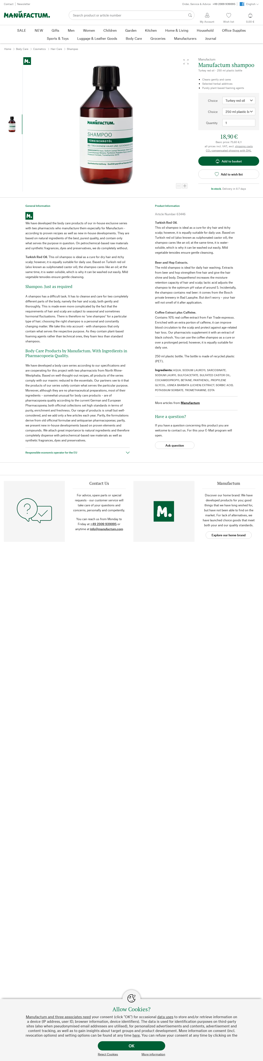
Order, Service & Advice (208, 4)
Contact (8, 4)
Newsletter (23, 4)
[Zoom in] (185, 186)
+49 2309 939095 (103, 524)
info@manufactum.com (106, 529)
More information (153, 1054)
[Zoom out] (178, 186)
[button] (186, 61)
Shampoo (72, 48)
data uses (165, 1017)
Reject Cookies (108, 1054)
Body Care (22, 48)
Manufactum (190, 403)
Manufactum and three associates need (58, 1017)
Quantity (212, 123)
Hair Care (56, 48)
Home (7, 48)
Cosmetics (39, 48)
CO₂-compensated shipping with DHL (228, 150)
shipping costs (244, 146)
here (136, 1035)
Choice (213, 100)
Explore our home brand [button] (229, 535)
